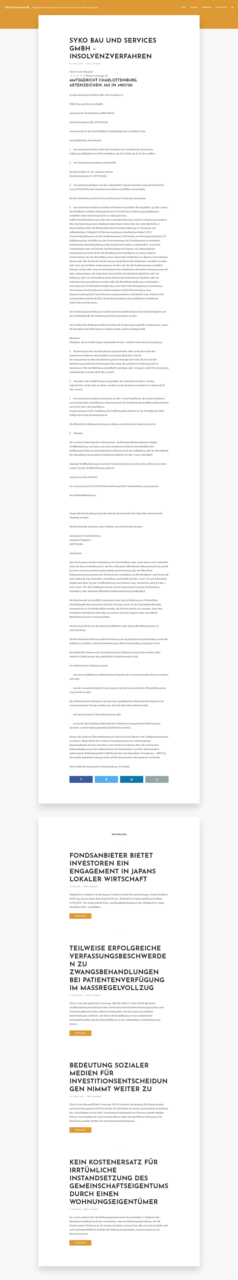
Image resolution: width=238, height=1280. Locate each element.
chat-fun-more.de (17, 7)
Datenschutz (221, 7)
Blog (183, 7)
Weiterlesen (80, 916)
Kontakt (194, 7)
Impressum (206, 7)
